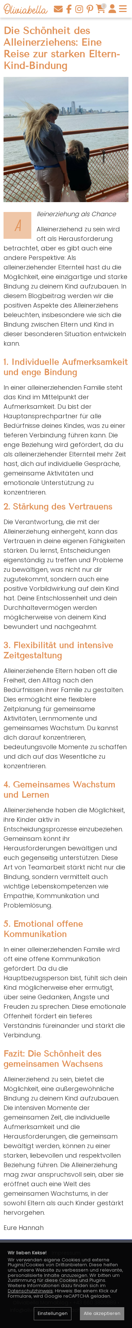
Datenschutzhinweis (30, 1291)
